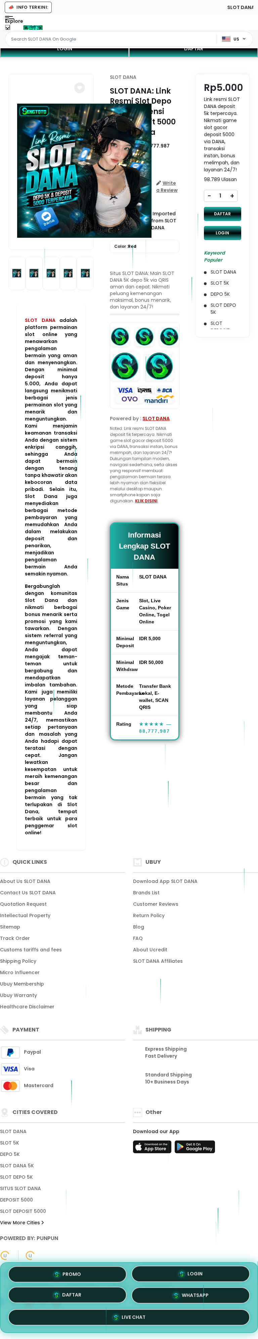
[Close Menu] (7, 29)
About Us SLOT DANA (25, 881)
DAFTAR (193, 48)
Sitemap (10, 927)
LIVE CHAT (133, 1316)
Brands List (146, 892)
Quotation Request (23, 904)
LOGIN (64, 48)
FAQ (138, 938)
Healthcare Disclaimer (27, 1006)
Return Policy (149, 915)
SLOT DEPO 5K (16, 1177)
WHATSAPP (195, 1296)
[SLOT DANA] (33, 27)
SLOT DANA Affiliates (158, 961)
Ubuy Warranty (18, 995)
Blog (138, 927)
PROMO (71, 1276)
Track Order (15, 938)
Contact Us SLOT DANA (28, 892)
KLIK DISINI (146, 501)
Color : (125, 246)
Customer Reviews (155, 904)
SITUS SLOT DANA (20, 1188)
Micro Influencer (20, 972)
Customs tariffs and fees (31, 949)
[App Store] (153, 1148)
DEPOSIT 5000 (16, 1199)
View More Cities (20, 1222)
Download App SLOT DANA (165, 881)
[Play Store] (195, 1148)
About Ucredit (150, 949)
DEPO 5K (10, 1154)
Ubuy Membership (22, 984)
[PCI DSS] (5, 1255)
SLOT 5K (9, 1142)
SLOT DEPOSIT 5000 (23, 1211)
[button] (79, 87)
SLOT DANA (40, 320)
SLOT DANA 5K (17, 1165)
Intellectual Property (25, 915)
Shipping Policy (18, 961)
